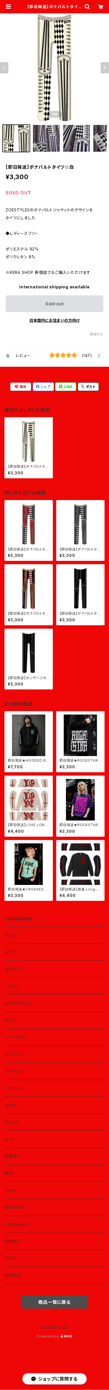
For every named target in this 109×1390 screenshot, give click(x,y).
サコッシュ (13, 1054)
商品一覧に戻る (54, 1302)
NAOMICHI (14, 1207)
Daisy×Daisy (17, 1224)
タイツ (9, 1020)
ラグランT (13, 969)
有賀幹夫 (12, 1275)
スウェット (13, 1088)
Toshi (10, 1190)
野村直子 (12, 1241)
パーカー (12, 935)
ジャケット (13, 1071)
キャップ (11, 1122)
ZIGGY (10, 1258)
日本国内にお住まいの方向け (54, 320)
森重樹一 (12, 1156)
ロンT (9, 952)
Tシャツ (11, 986)
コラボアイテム (17, 1003)
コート (10, 1139)
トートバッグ (15, 1037)
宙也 (8, 1173)
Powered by (48, 1336)
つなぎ (10, 1105)
